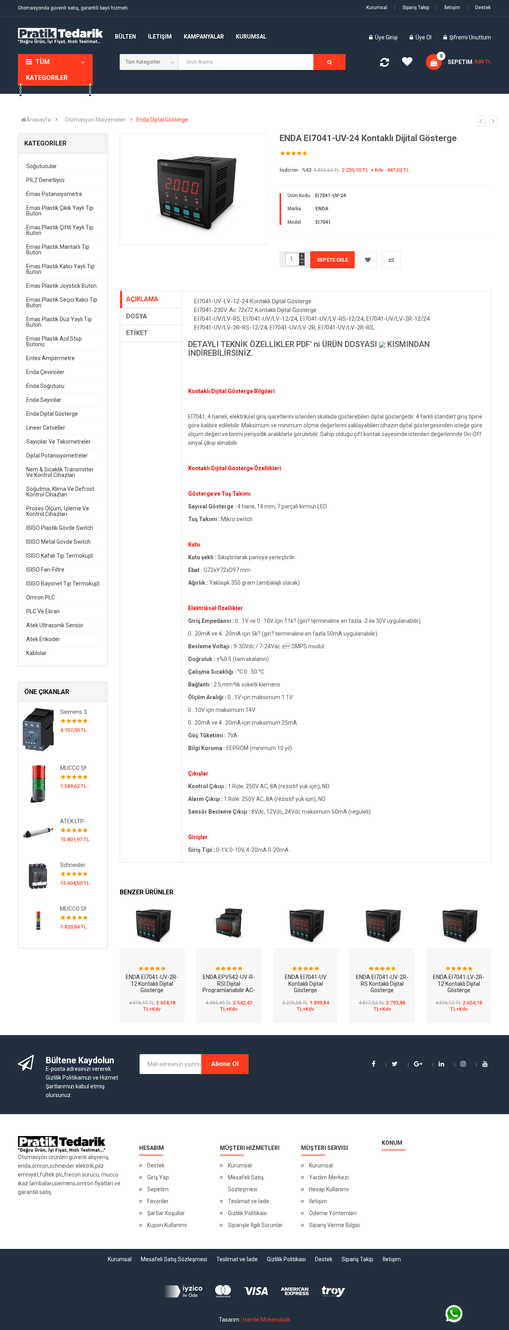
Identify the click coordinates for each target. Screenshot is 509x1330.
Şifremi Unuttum (470, 37)
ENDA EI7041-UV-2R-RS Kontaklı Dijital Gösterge (382, 983)
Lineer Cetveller (45, 428)
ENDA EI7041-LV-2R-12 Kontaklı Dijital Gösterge (458, 983)
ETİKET (137, 333)
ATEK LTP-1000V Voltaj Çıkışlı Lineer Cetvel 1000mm (73, 821)
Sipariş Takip (411, 7)
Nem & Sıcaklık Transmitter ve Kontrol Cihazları (60, 472)
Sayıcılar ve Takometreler (58, 441)
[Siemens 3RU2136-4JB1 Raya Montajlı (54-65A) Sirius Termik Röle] (38, 729)
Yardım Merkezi (329, 1177)
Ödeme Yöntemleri (333, 1213)
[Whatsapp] (454, 1313)
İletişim (448, 7)
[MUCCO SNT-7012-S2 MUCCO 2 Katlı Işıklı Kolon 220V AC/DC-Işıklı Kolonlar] (38, 783)
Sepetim (158, 1189)
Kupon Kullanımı (167, 1225)
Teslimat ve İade (248, 1201)
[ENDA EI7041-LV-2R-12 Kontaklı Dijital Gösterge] (458, 924)
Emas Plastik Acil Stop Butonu (54, 341)
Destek (479, 7)
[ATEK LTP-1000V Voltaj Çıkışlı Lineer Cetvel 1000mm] (38, 832)
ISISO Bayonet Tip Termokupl (62, 583)
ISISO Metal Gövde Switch (58, 542)
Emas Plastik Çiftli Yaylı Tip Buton (59, 230)
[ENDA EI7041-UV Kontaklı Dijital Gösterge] (305, 924)
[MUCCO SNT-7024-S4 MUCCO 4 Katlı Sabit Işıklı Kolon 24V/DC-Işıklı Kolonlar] (38, 919)
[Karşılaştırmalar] (384, 64)
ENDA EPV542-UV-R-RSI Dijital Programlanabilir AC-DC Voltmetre (228, 987)
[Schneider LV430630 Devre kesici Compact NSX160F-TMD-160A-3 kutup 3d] (38, 875)
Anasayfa (38, 119)
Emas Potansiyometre (54, 194)
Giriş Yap (158, 1177)
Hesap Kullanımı (329, 1189)
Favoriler (158, 1201)
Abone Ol (225, 1064)
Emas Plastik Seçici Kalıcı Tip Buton (61, 302)
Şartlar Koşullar (166, 1213)
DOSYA (136, 316)
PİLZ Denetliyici (45, 180)
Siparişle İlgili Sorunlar (255, 1225)
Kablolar (36, 653)
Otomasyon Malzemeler (95, 119)
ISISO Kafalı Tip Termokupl (59, 556)
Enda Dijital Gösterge (162, 119)
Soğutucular (41, 166)
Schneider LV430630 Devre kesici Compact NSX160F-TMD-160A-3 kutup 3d (73, 865)
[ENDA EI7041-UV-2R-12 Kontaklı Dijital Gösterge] (152, 924)
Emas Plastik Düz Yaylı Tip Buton (59, 322)
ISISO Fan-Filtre (45, 569)
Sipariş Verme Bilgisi (334, 1225)
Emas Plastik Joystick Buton (61, 286)
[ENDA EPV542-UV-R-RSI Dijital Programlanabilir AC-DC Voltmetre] (228, 924)
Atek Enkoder (43, 639)
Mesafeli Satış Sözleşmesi (246, 1183)
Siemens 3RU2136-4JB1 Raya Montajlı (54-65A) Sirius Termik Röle (73, 712)
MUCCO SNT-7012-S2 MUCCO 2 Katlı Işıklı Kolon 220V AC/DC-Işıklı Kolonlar (73, 768)
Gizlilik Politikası (247, 1213)
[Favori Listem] (410, 63)
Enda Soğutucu (45, 386)
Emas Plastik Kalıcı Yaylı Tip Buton (60, 269)
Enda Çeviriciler (45, 372)
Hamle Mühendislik (266, 1319)
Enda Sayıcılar (43, 400)
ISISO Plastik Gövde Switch (59, 528)
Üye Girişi (387, 37)
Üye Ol (423, 37)
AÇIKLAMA (142, 299)
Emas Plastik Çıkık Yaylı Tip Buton (59, 211)
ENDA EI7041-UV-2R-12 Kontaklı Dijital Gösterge (152, 983)
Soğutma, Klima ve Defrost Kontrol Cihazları (60, 492)
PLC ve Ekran (43, 611)
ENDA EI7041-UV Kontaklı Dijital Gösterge (305, 983)
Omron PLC (40, 597)
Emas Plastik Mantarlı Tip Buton (57, 250)
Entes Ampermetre (50, 358)
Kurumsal (376, 7)
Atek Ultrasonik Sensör (55, 625)
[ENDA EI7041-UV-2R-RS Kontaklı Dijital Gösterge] (382, 924)
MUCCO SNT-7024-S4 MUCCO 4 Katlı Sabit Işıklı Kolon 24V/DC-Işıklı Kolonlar (73, 908)
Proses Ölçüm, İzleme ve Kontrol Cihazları (57, 511)
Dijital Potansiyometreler (57, 455)
